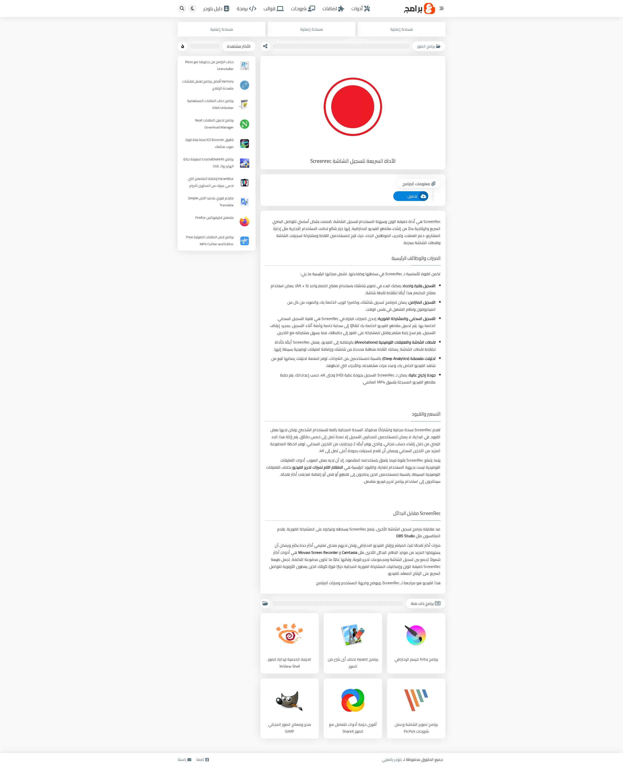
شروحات (299, 8)
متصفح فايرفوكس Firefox (214, 217)
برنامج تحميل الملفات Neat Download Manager (214, 123)
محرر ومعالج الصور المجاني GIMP (289, 728)
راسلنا (182, 759)
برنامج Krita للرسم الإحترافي (416, 659)
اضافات (329, 8)
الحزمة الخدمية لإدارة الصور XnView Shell (289, 663)
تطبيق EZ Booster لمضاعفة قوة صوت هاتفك (209, 143)
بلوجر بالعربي (392, 759)
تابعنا (200, 759)
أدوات (357, 8)
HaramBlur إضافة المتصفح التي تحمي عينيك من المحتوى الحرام (211, 182)
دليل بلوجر (212, 8)
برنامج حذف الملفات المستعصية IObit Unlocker (210, 104)
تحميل (412, 196)
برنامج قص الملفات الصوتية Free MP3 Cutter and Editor (210, 240)
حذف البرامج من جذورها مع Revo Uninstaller (209, 65)
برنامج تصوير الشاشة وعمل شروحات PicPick (416, 728)
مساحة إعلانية (401, 29)
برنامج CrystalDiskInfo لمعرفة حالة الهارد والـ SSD (208, 162)
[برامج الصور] (265, 603)
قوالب (269, 8)
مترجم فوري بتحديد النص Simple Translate (211, 201)
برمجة (242, 8)
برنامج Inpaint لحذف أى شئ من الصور (353, 663)
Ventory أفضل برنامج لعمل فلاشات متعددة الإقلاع (208, 84)
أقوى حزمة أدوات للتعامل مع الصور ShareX (353, 728)
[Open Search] (182, 8)
